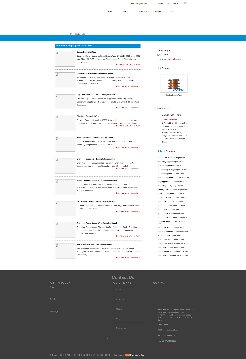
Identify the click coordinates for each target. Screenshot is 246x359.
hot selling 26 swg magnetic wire (170, 186)
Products (143, 11)
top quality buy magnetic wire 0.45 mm (173, 255)
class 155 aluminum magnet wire (171, 194)
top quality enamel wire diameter (170, 202)
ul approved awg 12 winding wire (171, 240)
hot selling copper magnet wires (170, 162)
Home (110, 11)
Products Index (137, 355)
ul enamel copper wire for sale (170, 210)
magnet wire (80, 34)
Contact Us (121, 328)
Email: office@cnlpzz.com (167, 347)
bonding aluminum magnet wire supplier (173, 178)
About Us (126, 11)
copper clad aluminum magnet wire (171, 158)
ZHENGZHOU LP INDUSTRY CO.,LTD (74, 4)
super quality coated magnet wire (171, 214)
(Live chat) (164, 55)
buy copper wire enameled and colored (173, 182)
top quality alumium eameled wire (171, 248)
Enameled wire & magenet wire (128, 65)
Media (158, 11)
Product (163, 68)
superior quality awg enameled (170, 236)
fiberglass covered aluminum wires (171, 206)
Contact (163, 108)
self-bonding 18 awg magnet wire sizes (173, 170)
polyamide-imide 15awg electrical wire (173, 251)
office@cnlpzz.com (174, 59)
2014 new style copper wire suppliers (172, 198)
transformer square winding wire (170, 166)
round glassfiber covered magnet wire (172, 190)
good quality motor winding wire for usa (173, 218)
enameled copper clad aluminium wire (173, 232)
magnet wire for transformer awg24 (171, 228)
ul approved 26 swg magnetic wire (171, 244)
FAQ (172, 11)
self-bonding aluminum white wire (171, 174)
